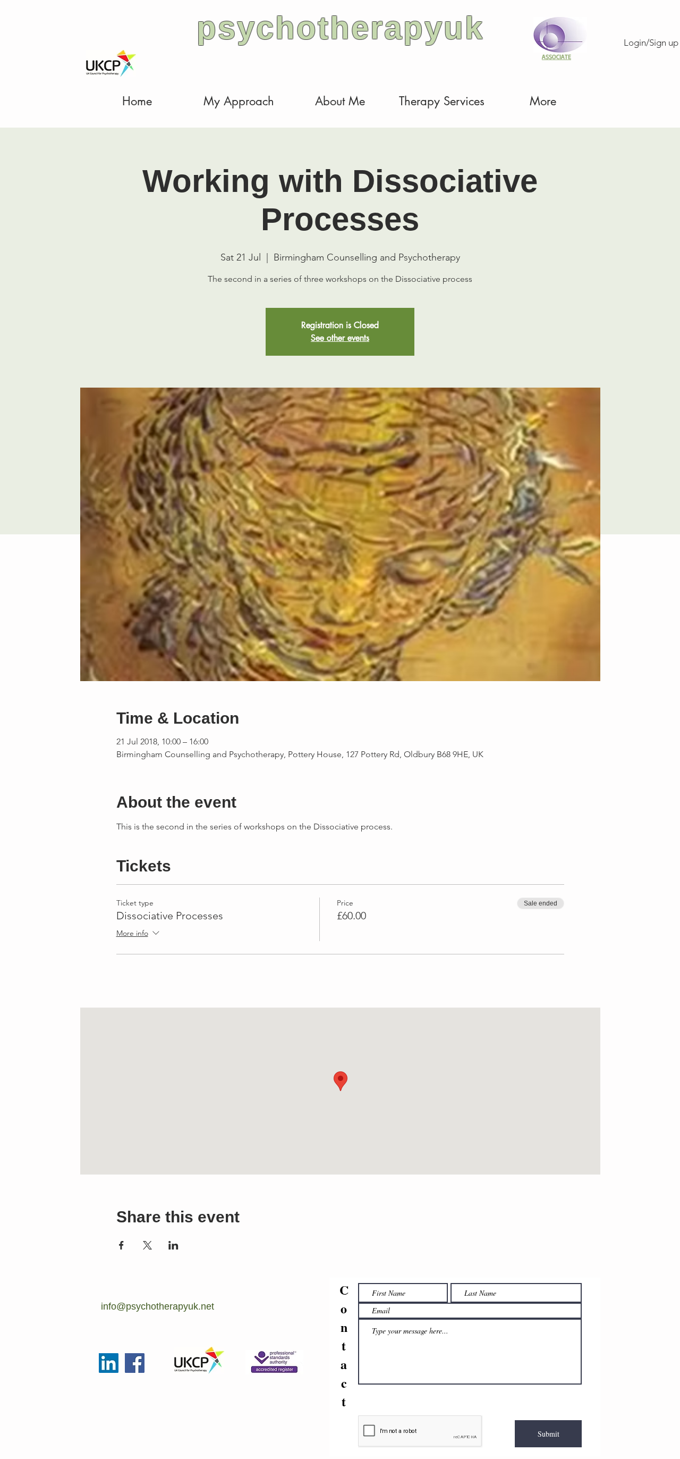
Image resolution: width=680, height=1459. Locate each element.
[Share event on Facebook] (121, 1245)
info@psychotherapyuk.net (157, 1306)
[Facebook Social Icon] (134, 1363)
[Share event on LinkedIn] (173, 1245)
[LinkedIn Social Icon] (108, 1363)
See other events (340, 337)
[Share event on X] (147, 1245)
